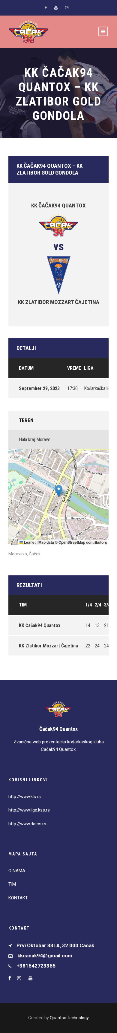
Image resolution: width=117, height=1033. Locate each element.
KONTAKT (18, 898)
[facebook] (46, 7)
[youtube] (56, 7)
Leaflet (29, 542)
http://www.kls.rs (24, 796)
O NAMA (16, 870)
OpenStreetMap (71, 542)
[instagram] (66, 7)
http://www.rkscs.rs (27, 823)
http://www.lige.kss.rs (29, 810)
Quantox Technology (69, 1017)
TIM (12, 884)
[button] (58, 491)
